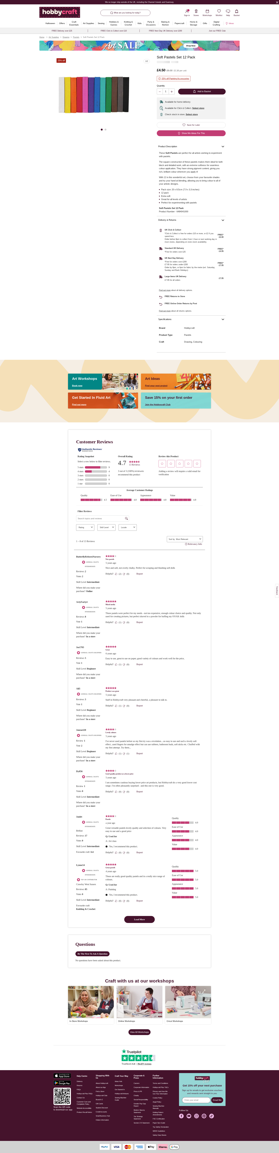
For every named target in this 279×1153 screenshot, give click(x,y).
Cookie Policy (157, 1098)
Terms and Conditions (160, 1083)
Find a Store (100, 1091)
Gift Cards (99, 1104)
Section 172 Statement (142, 1123)
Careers (137, 1083)
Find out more (165, 290)
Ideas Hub (118, 1081)
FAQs (79, 1089)
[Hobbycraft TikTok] (211, 1116)
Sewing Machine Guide (120, 1099)
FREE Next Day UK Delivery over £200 (165, 31)
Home (41, 37)
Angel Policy (157, 1102)
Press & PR (138, 1091)
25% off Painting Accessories (175, 78)
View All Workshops (139, 1032)
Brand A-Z (99, 1099)
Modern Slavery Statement (139, 1111)
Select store (198, 108)
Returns (79, 1085)
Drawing (66, 37)
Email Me (217, 1100)
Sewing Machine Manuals (158, 1107)
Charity (136, 1095)
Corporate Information (141, 1087)
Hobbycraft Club (101, 1095)
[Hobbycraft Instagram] (196, 1116)
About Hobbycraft (102, 1083)
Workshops (119, 1085)
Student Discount (102, 1108)
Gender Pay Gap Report (140, 1105)
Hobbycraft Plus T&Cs (161, 1087)
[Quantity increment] (172, 91)
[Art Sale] (139, 46)
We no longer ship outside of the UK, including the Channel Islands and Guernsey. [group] (139, 2)
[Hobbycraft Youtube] (189, 1116)
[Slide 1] (102, 129)
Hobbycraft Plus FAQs (85, 1093)
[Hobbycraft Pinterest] (204, 1116)
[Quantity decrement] (160, 91)
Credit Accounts (101, 1112)
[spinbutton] (166, 91)
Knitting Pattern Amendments (158, 1114)
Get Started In (120, 1089)
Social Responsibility (141, 1099)
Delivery (80, 1081)
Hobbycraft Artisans (122, 1093)
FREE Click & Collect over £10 (114, 31)
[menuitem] (50, 23)
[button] (94, 95)
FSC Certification (159, 1119)
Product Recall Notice (84, 1112)
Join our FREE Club (217, 31)
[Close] (277, 2)
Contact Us (81, 1098)
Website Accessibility (84, 1108)
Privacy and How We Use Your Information (160, 1093)
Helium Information (102, 1120)
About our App (101, 1087)
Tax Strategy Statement (138, 1118)
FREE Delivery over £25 (62, 31)
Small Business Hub (103, 1116)
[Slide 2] (105, 129)
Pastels (76, 37)
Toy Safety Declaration (161, 1127)
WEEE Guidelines (159, 1131)
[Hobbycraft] (59, 13)
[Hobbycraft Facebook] (181, 1116)
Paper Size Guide (159, 1123)
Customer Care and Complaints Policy (84, 1103)
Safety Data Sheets (159, 1135)
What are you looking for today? (127, 13)
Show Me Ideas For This (193, 133)
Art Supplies (54, 37)
